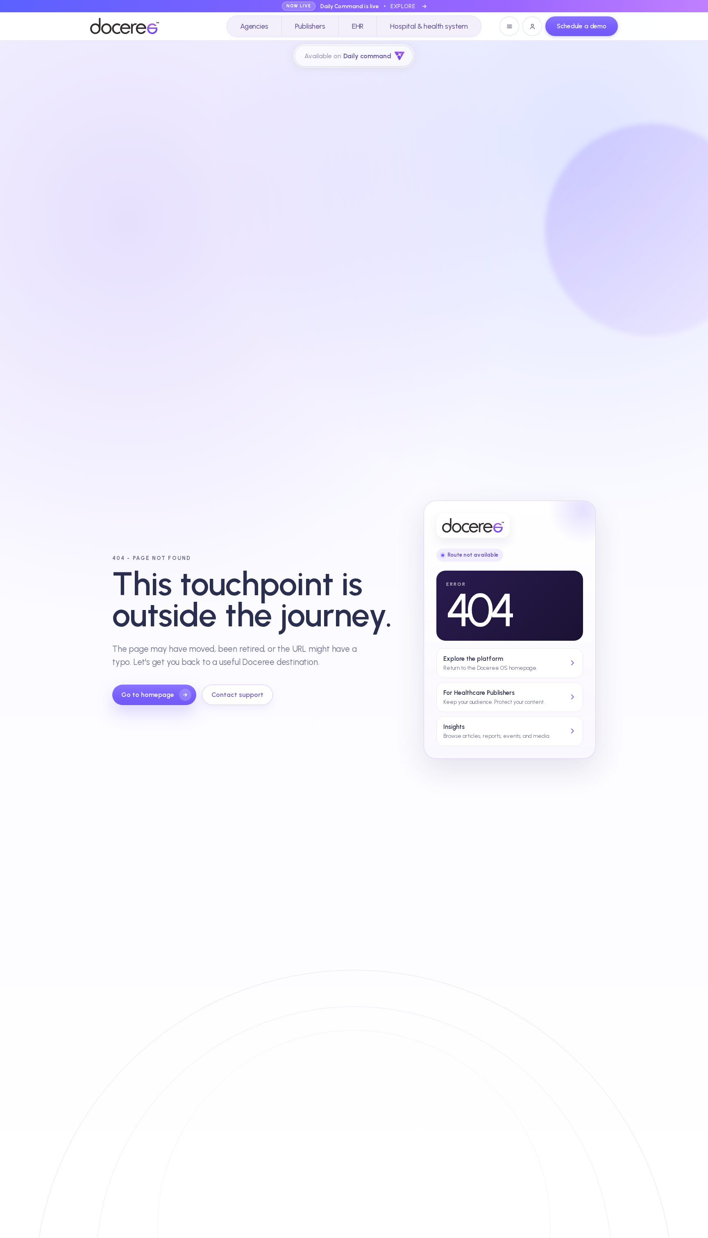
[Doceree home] (124, 26)
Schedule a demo (581, 26)
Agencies (254, 26)
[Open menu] (509, 26)
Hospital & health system (429, 26)
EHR (357, 26)
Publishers (310, 26)
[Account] (532, 26)
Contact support (237, 695)
